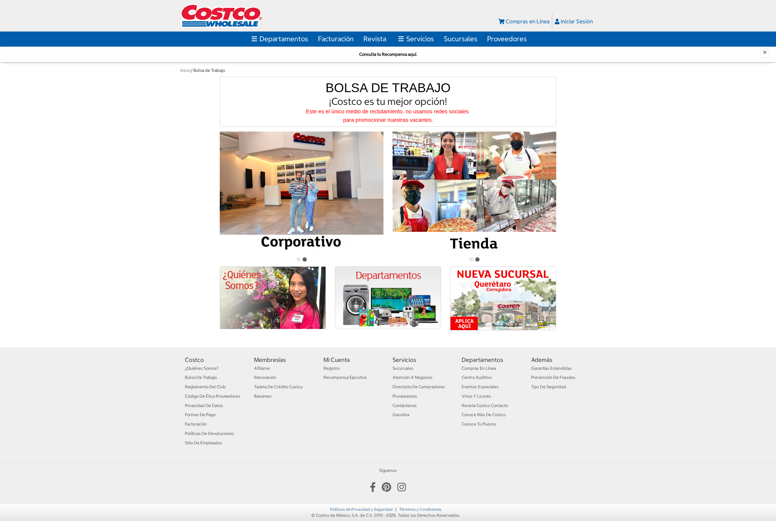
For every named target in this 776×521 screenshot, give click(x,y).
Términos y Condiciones (420, 509)
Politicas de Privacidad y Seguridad (361, 509)
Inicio (185, 70)
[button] (336, 39)
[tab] (298, 259)
